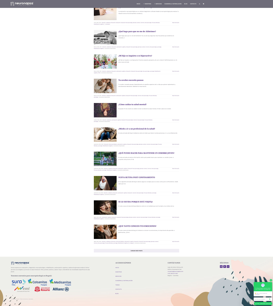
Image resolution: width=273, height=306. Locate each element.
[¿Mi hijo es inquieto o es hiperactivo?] (105, 61)
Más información (175, 22)
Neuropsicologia (107, 18)
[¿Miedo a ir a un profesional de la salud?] (105, 134)
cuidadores (108, 22)
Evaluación (118, 22)
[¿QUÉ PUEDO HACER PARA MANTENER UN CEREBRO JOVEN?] (105, 159)
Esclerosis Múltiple (105, 135)
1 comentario (107, 24)
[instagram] (221, 266)
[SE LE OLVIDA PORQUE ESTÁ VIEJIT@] (105, 207)
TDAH (113, 68)
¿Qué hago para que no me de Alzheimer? (105, 30)
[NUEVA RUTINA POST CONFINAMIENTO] (105, 183)
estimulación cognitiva (102, 40)
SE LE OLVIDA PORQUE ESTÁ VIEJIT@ (105, 201)
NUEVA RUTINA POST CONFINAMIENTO (105, 177)
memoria (101, 18)
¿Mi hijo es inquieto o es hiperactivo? (105, 55)
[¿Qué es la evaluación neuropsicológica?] (105, 13)
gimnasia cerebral (136, 22)
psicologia (106, 43)
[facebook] (224, 266)
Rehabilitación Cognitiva (107, 19)
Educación (113, 22)
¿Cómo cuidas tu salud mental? (105, 104)
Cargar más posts (136, 250)
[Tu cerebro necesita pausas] (105, 86)
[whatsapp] (228, 266)
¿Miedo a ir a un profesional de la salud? (105, 127)
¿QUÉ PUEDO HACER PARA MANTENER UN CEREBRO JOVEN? (146, 153)
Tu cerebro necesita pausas (105, 79)
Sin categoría (131, 243)
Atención (103, 22)
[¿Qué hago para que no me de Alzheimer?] (105, 37)
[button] (199, 4)
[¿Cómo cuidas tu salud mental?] (105, 110)
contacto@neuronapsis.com (175, 271)
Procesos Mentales (156, 22)
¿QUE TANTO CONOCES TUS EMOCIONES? (137, 226)
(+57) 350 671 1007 (173, 273)
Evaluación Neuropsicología (103, 16)
